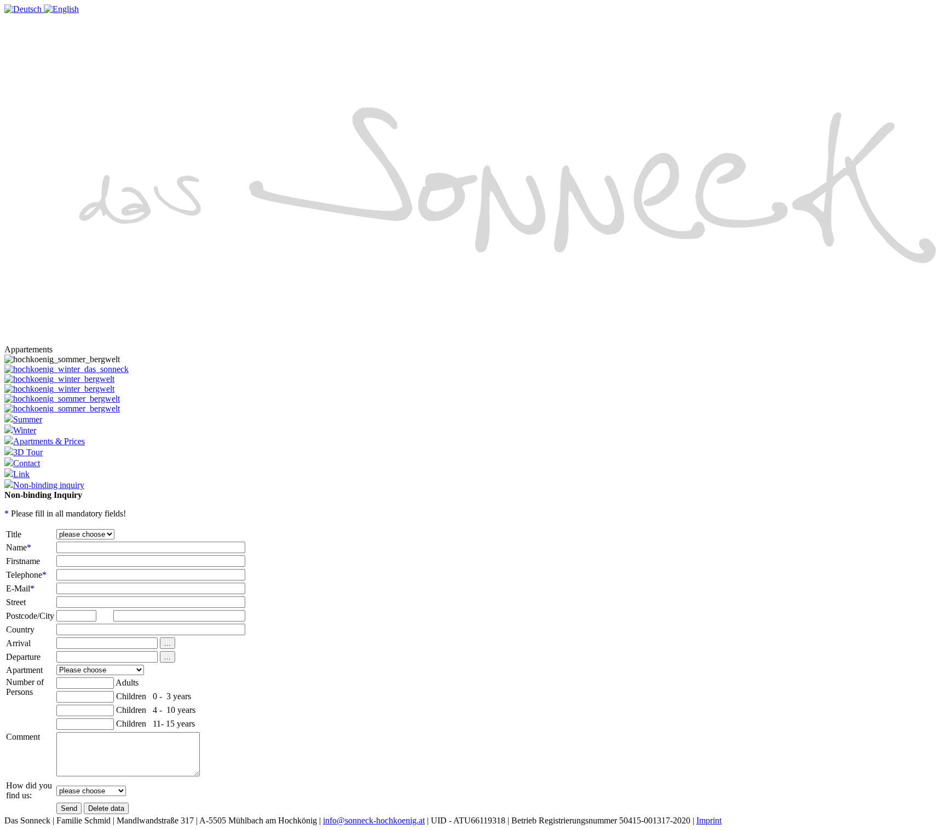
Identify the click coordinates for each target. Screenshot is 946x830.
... (167, 643)
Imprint (709, 820)
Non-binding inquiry (48, 485)
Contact (26, 463)
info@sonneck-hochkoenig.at (374, 820)
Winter (24, 430)
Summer (27, 419)
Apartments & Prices (49, 441)
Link (21, 474)
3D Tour (28, 452)
